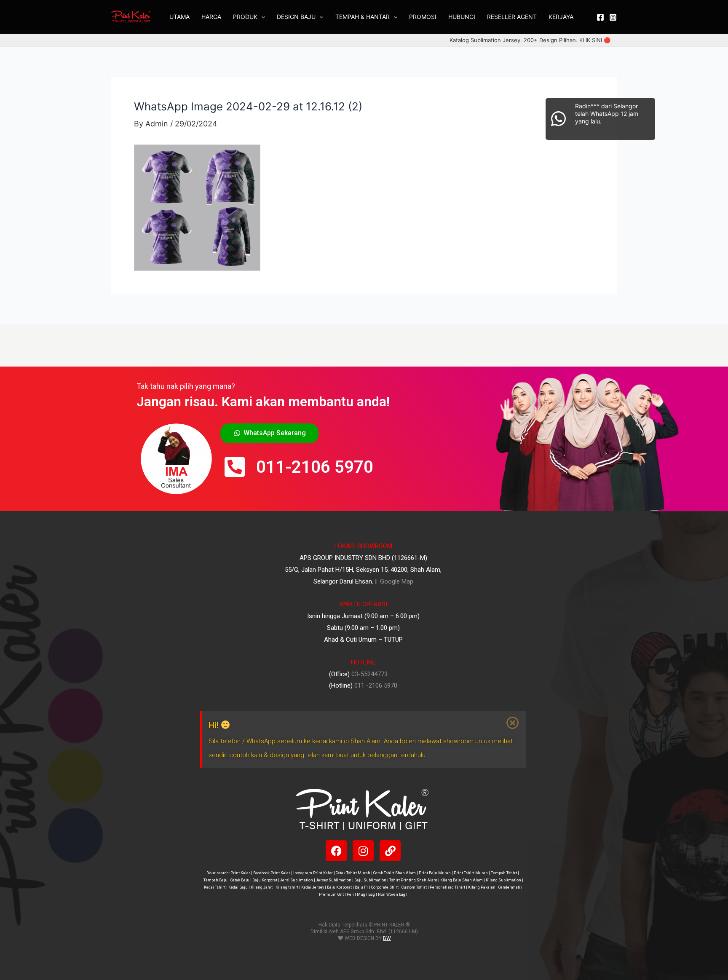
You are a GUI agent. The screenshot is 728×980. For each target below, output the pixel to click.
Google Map (395, 581)
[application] (261, 17)
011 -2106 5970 (375, 685)
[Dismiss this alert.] (513, 723)
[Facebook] (600, 17)
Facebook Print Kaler (271, 873)
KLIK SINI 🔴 (594, 40)
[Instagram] (613, 17)
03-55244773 (369, 674)
